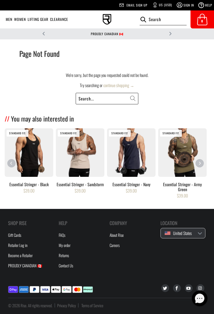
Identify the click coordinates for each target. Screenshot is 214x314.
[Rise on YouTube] (189, 288)
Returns (64, 255)
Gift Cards (14, 235)
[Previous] (11, 163)
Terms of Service (92, 305)
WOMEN (20, 19)
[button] (199, 298)
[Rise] (107, 19)
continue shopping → (118, 85)
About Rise (117, 235)
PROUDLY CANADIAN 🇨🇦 (107, 34)
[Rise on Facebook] (177, 288)
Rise (23, 305)
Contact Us (66, 265)
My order (64, 245)
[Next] (199, 163)
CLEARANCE (59, 19)
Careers (115, 245)
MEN (9, 19)
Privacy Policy (66, 305)
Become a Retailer (20, 255)
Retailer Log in (17, 245)
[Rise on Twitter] (165, 288)
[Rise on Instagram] (200, 288)
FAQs (62, 235)
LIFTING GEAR (38, 19)
